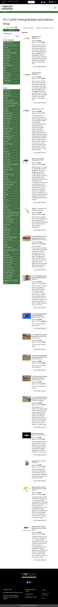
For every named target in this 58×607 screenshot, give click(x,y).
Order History (45, 28)
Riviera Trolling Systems (10, 237)
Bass (3, 3)
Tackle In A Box (7, 262)
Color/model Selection (39, 66)
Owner (5, 192)
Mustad (5, 177)
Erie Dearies (6, 121)
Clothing (5, 47)
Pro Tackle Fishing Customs (11, 212)
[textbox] (9, 36)
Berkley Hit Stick (36, 36)
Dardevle (6, 111)
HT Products (7, 139)
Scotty (5, 242)
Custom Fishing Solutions (10, 103)
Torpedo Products (8, 273)
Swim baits (6, 78)
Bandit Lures (7, 93)
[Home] (7, 7)
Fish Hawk (6, 126)
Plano (5, 202)
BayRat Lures (7, 95)
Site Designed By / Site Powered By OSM (29, 605)
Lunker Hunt (7, 156)
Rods (4, 70)
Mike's (5, 172)
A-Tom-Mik (6, 90)
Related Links (29, 594)
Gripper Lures (7, 131)
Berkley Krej (35, 109)
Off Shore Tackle (8, 184)
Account (38, 28)
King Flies (6, 151)
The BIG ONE (7, 265)
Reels (4, 68)
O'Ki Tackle (6, 187)
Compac (5, 108)
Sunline (5, 252)
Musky (44, 590)
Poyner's (5, 207)
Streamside (6, 255)
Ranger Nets (7, 229)
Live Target (6, 154)
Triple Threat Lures (9, 270)
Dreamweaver (7, 118)
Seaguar (5, 245)
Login (51, 28)
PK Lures (6, 200)
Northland (6, 179)
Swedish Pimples (8, 257)
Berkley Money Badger (38, 158)
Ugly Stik (5, 283)
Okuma (5, 189)
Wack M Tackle (7, 240)
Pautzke (5, 195)
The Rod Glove (7, 278)
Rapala (5, 227)
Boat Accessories (8, 42)
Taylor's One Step (8, 260)
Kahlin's (5, 149)
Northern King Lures (9, 182)
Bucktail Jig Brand (8, 100)
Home (25, 28)
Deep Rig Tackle (8, 113)
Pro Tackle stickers (8, 219)
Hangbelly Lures (8, 136)
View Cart (11, 30)
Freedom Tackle (7, 128)
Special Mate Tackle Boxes (10, 250)
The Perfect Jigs (7, 275)
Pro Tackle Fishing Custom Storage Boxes (11, 216)
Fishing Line (6, 55)
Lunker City (6, 159)
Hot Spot (6, 141)
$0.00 (55, 2)
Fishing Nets (7, 58)
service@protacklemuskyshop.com (13, 592)
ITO (4, 146)
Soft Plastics (6, 73)
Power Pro (6, 205)
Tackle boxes (7, 80)
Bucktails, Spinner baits (10, 45)
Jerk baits (6, 63)
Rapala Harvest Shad (37, 433)
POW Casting (7, 210)
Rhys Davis (6, 235)
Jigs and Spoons (8, 65)
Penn (4, 197)
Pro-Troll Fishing (8, 222)
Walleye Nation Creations (10, 280)
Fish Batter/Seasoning (9, 52)
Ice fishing (6, 60)
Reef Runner (7, 232)
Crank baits (6, 50)
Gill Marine (6, 134)
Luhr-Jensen (6, 162)
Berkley (5, 98)
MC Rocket (6, 167)
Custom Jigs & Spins (9, 106)
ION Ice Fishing (7, 144)
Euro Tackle (6, 123)
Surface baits (7, 75)
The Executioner (8, 268)
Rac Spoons (6, 224)
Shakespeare (35, 461)
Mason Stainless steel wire (11, 164)
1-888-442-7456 (7, 589)
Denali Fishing (7, 116)
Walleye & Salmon (13, 1)
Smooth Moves (7, 247)
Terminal (6, 83)
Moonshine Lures (8, 174)
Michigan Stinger (8, 169)
